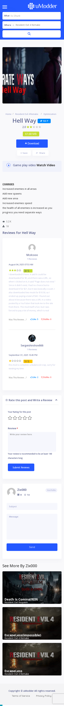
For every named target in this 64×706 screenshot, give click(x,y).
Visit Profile (51, 490)
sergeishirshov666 (32, 345)
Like (35, 319)
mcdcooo (32, 255)
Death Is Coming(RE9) (21, 599)
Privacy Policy (43, 695)
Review (13, 428)
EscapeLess (13, 671)
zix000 (21, 490)
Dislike (47, 319)
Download (33, 143)
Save (25, 152)
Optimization (49, 114)
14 (28, 494)
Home (8, 114)
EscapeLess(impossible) (22, 635)
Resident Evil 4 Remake (26, 114)
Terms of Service (21, 695)
